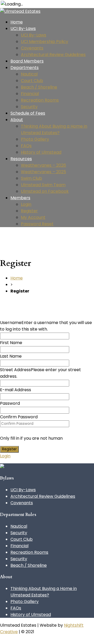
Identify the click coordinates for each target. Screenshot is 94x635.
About (16, 120)
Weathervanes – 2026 (43, 165)
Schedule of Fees (27, 113)
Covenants (32, 48)
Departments (24, 68)
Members (20, 198)
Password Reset (37, 224)
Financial (30, 94)
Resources (21, 159)
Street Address (15, 370)
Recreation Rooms (40, 100)
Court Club (32, 81)
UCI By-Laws (23, 29)
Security (29, 107)
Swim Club (31, 178)
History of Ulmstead (41, 152)
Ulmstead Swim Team (43, 185)
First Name (11, 343)
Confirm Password (19, 417)
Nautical (29, 74)
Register (29, 211)
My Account (33, 217)
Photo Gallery (35, 139)
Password (10, 403)
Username (10, 323)
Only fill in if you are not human (31, 438)
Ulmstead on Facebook (45, 191)
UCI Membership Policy (44, 42)
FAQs (26, 146)
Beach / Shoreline (39, 87)
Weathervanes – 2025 (43, 172)
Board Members (27, 61)
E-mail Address (15, 390)
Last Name (11, 356)
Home (16, 22)
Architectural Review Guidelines (53, 55)
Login (26, 204)
